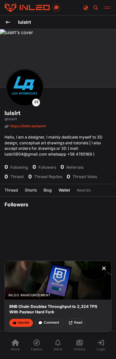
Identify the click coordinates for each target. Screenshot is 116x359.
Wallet (64, 190)
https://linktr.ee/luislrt (28, 126)
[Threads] (27, 7)
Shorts (31, 190)
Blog (48, 190)
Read (78, 322)
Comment (51, 322)
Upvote (23, 322)
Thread (11, 190)
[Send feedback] (56, 7)
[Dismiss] (104, 268)
